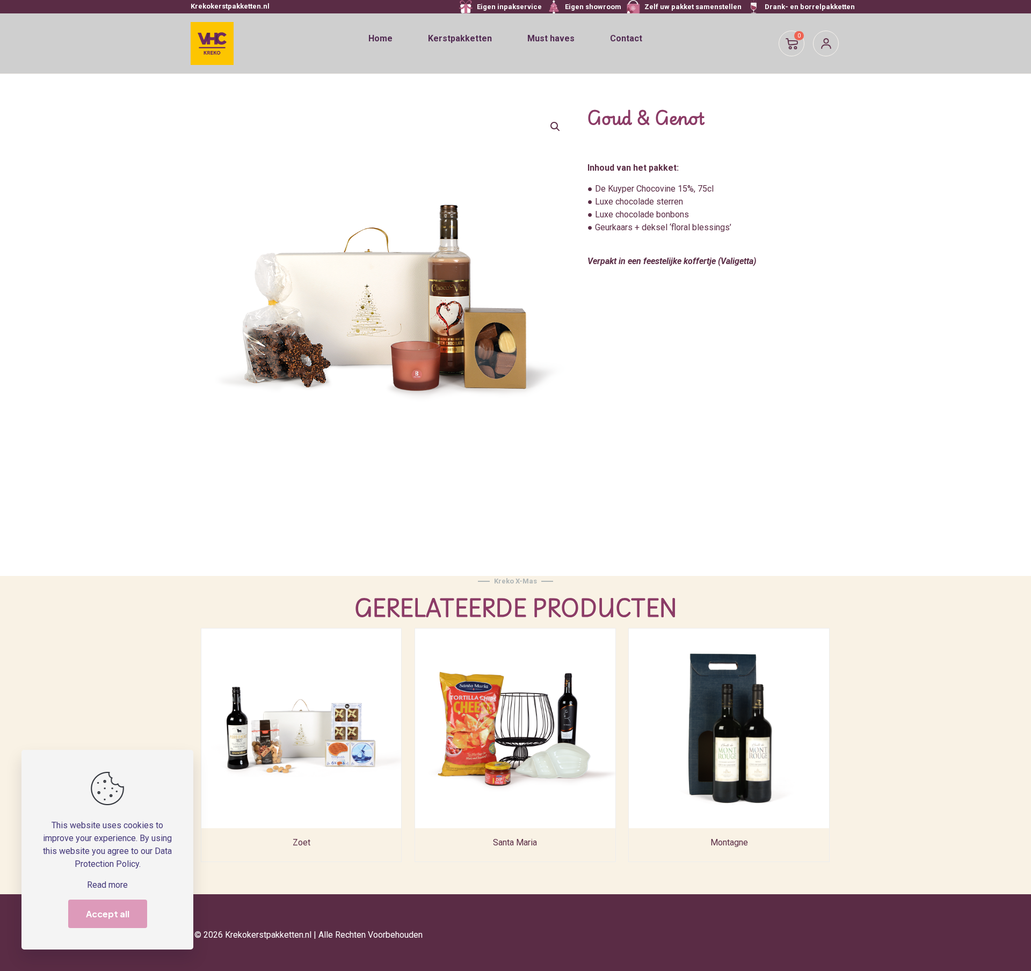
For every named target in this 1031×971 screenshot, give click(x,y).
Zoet (301, 842)
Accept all (107, 913)
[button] (556, 126)
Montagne (729, 842)
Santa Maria (515, 842)
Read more (107, 885)
